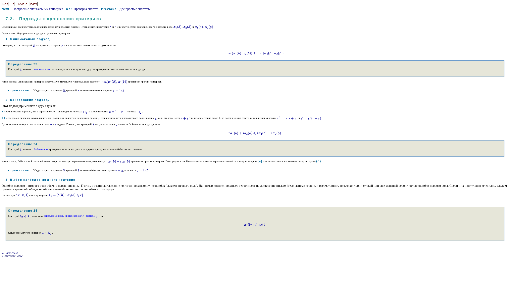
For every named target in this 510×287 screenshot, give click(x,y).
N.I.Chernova (10, 253)
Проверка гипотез (86, 9)
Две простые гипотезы (135, 9)
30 (64, 90)
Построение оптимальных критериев (38, 9)
